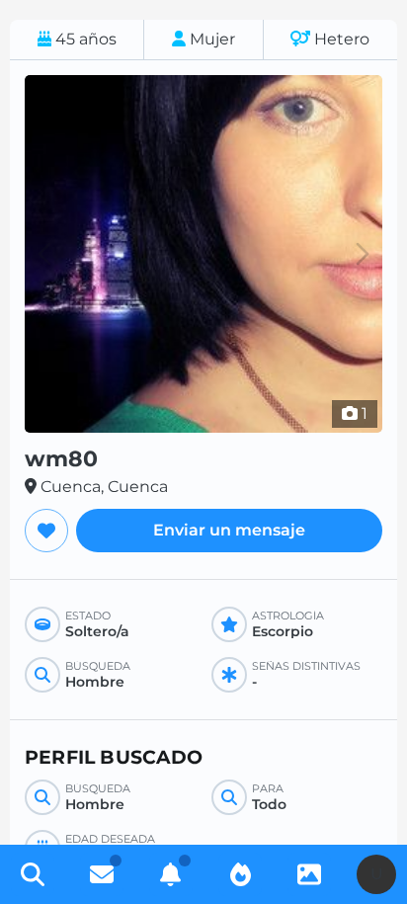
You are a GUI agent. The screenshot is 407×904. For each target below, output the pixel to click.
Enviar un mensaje (229, 530)
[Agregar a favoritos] (46, 530)
